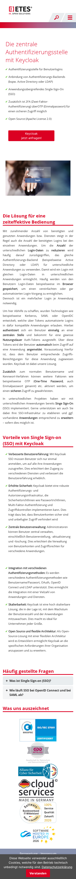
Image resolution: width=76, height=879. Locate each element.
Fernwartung (29, 854)
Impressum (48, 854)
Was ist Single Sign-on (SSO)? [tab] (30, 681)
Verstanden (38, 873)
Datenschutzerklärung (57, 867)
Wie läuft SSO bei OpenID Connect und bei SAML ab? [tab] (40, 692)
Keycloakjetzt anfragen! (31, 136)
